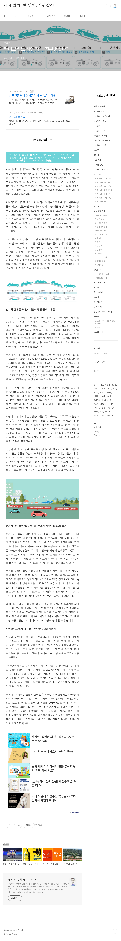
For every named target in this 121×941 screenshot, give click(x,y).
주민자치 (110, 404)
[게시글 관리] (19, 825)
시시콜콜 (97, 297)
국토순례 (110, 415)
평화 (113, 408)
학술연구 (97, 316)
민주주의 (97, 396)
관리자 (82, 16)
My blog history (100, 353)
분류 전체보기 (99, 106)
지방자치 (97, 400)
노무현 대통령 (99, 282)
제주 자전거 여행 (101, 234)
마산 (103, 396)
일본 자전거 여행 (101, 223)
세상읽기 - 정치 (100, 121)
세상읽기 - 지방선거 (102, 116)
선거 (95, 385)
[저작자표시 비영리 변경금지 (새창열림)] (39, 825)
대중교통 (105, 400)
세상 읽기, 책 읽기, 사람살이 (29, 6)
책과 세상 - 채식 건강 (103, 194)
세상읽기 (97, 126)
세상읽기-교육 (99, 131)
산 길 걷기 (98, 246)
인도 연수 (98, 242)
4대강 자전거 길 (101, 231)
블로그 (96, 206)
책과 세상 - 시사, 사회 (103, 179)
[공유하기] (15, 825)
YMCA (102, 404)
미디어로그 (32, 16)
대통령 (113, 385)
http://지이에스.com (18, 91)
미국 (111, 400)
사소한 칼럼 (98, 165)
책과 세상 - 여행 (101, 201)
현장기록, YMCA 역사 (103, 312)
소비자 (96, 155)
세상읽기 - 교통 (100, 145)
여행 (103, 415)
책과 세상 (97, 174)
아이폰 (100, 385)
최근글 (96, 362)
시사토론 (97, 150)
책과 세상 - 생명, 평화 (103, 182)
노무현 (96, 392)
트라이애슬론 (100, 265)
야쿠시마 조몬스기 (101, 215)
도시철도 (110, 396)
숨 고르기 (97, 287)
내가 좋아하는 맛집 (102, 274)
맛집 (101, 411)
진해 (95, 389)
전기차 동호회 (17, 116)
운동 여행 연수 (99, 211)
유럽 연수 (98, 250)
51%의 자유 (98, 307)
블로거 (107, 411)
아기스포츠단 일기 (101, 111)
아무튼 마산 (98, 332)
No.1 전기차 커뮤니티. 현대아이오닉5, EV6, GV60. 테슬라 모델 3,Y (41, 122)
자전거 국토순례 (101, 227)
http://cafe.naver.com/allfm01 (23, 112)
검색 (108, 6)
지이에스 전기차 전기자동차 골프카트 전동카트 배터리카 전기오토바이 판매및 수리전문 (33, 101)
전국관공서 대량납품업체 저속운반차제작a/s (32, 95)
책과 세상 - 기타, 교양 (103, 198)
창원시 (109, 392)
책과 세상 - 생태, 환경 (103, 186)
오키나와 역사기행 (101, 257)
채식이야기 (98, 302)
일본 (103, 408)
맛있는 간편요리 (101, 278)
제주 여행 (98, 238)
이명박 (96, 404)
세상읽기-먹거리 (100, 135)
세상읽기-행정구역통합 (103, 140)
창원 (114, 389)
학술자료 (98, 327)
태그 (16, 16)
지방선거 (101, 389)
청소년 (96, 411)
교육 (108, 408)
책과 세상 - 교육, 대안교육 (104, 190)
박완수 (102, 392)
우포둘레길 (99, 253)
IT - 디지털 (98, 292)
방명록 (67, 16)
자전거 (107, 385)
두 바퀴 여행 (99, 219)
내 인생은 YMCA (101, 169)
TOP (115, 931)
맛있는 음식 (98, 270)
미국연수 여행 (100, 261)
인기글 (104, 362)
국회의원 (97, 408)
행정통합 (97, 415)
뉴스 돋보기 (98, 160)
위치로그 (51, 16)
